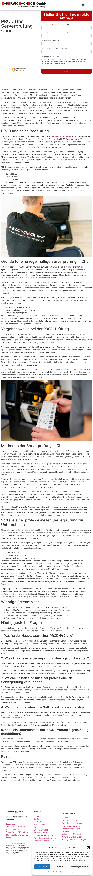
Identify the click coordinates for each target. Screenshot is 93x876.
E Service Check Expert (44, 835)
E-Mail (70, 25)
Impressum (72, 872)
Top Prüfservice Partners (72, 823)
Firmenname (47, 25)
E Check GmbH (40, 832)
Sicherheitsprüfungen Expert (74, 834)
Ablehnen (59, 867)
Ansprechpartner (48, 33)
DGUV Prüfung (40, 816)
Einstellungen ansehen (79, 867)
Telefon (70, 33)
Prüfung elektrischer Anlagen (74, 839)
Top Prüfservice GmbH (71, 826)
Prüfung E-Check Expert (72, 837)
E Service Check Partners (45, 838)
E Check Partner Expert (44, 841)
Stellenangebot (40, 824)
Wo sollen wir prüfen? (50, 41)
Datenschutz (64, 872)
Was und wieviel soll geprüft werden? (57, 49)
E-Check (65, 818)
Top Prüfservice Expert (71, 820)
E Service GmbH (41, 830)
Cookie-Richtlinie (53, 872)
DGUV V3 (38, 822)
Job (35, 827)
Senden (66, 71)
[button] (88, 847)
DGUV (36, 819)
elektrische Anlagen (63, 136)
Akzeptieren (42, 867)
